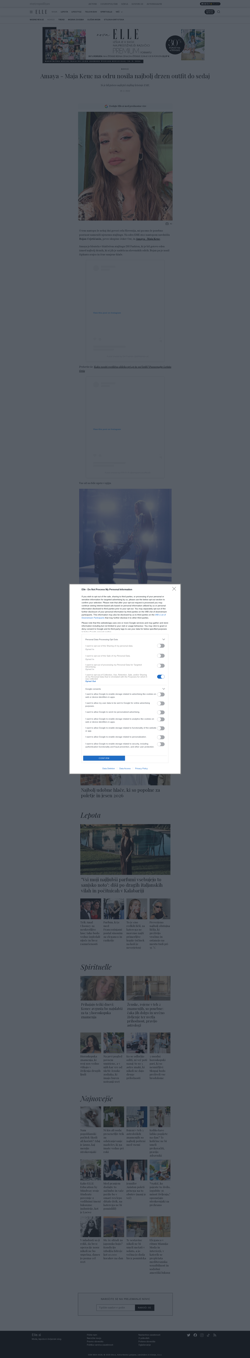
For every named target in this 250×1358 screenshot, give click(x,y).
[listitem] (125, 639)
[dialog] (125, 679)
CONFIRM (104, 758)
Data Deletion (108, 768)
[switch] (161, 646)
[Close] (175, 589)
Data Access (125, 768)
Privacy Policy (141, 768)
